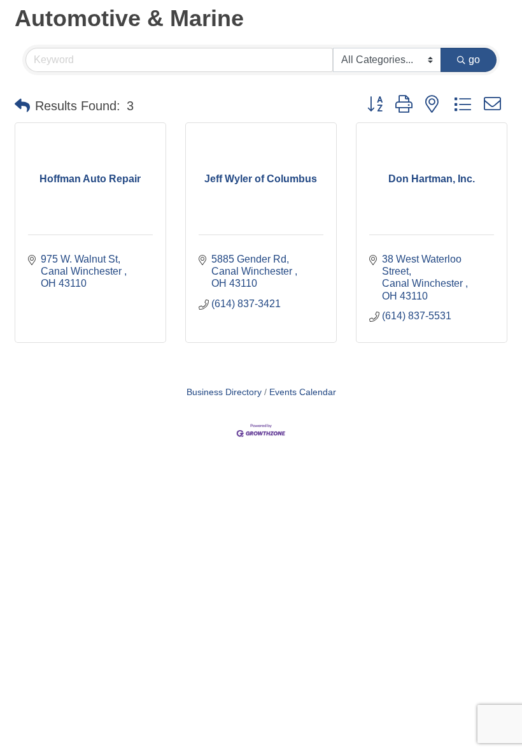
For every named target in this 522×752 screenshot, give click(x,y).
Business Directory (224, 392)
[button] (22, 105)
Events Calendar (302, 392)
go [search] (474, 59)
